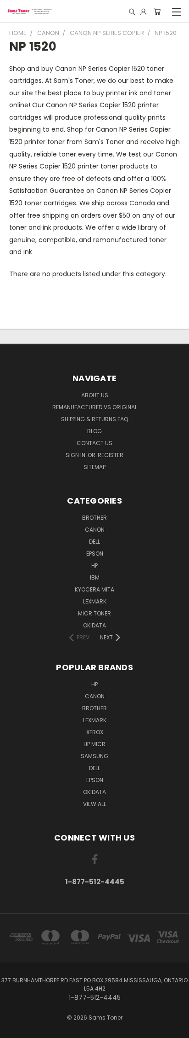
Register (110, 455)
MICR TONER (94, 613)
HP (94, 565)
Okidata (94, 792)
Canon (95, 529)
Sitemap (94, 467)
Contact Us (94, 443)
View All (94, 804)
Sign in (76, 455)
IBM (95, 577)
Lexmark (94, 601)
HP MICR (94, 744)
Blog (94, 431)
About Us (94, 395)
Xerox (94, 732)
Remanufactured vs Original (94, 407)
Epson (94, 553)
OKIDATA (94, 625)
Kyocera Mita (94, 589)
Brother (94, 518)
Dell (94, 541)
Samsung (94, 756)
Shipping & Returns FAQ (94, 419)
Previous (14, 1029)
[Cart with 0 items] (157, 11)
